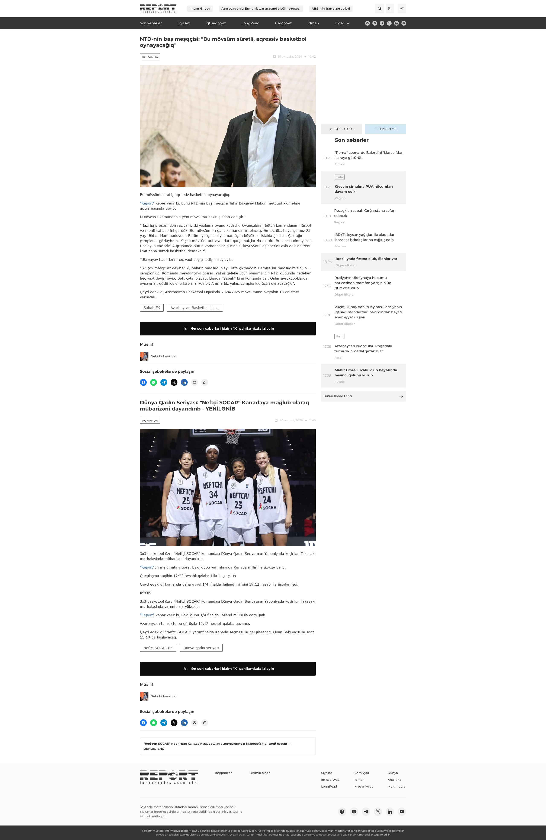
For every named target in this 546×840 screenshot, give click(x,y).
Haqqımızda (223, 773)
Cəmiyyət (361, 773)
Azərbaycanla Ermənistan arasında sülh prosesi (261, 8)
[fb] (367, 23)
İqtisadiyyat (330, 780)
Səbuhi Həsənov (163, 356)
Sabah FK (152, 308)
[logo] (158, 8)
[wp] (153, 382)
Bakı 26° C (388, 129)
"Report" (147, 203)
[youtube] (403, 23)
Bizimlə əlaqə (260, 773)
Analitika (394, 780)
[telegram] (382, 23)
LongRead (329, 786)
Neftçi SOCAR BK (158, 648)
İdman (359, 780)
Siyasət (326, 773)
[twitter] (389, 23)
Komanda (150, 57)
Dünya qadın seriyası (201, 648)
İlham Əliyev (200, 8)
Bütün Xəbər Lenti (338, 396)
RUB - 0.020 (344, 129)
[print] (194, 382)
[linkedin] (396, 23)
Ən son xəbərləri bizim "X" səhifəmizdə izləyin (232, 328)
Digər (339, 23)
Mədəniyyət (363, 786)
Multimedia (396, 786)
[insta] (374, 23)
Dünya (393, 773)
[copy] (204, 382)
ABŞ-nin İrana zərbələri (331, 8)
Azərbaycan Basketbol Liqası (195, 308)
